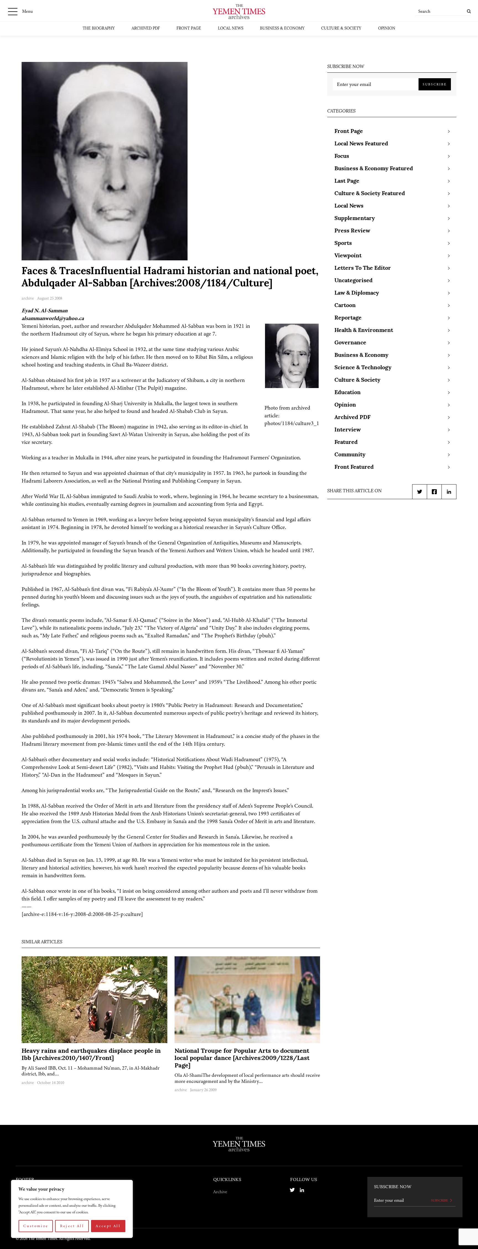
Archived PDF (146, 29)
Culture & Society (341, 29)
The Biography (99, 29)
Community (349, 455)
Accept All (108, 1226)
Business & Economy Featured (373, 169)
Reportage (348, 318)
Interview (347, 430)
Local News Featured (361, 144)
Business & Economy (282, 29)
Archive (220, 1192)
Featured (346, 442)
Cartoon (345, 305)
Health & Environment (363, 330)
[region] (72, 1209)
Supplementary (354, 218)
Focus (341, 156)
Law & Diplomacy (356, 293)
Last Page (346, 181)
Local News (230, 29)
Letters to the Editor (362, 268)
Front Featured (354, 467)
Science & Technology (362, 368)
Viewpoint (348, 256)
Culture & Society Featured (369, 194)
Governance (350, 343)
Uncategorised (353, 281)
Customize (35, 1226)
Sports (343, 243)
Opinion (386, 29)
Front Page (188, 29)
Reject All (72, 1226)
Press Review (352, 231)
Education (347, 393)
